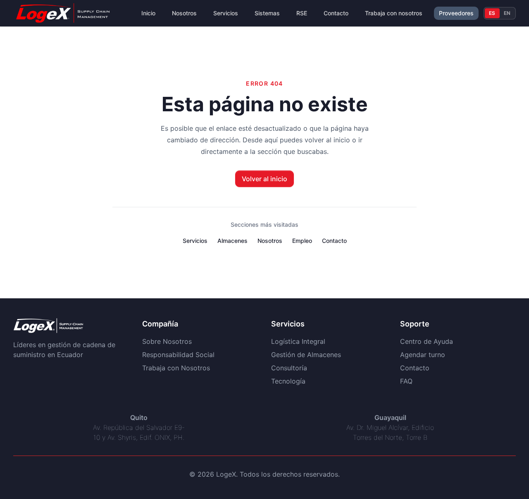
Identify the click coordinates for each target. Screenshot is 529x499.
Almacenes (232, 240)
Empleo (302, 240)
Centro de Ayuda (426, 341)
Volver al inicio (264, 179)
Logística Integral (298, 341)
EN (507, 13)
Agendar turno (422, 354)
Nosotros (184, 13)
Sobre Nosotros (167, 341)
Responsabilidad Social (178, 354)
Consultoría (289, 368)
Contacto (336, 13)
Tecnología (288, 381)
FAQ (406, 381)
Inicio (148, 13)
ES (492, 13)
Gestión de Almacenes (306, 354)
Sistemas (267, 13)
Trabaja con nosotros (393, 13)
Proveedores (456, 13)
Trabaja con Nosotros (176, 368)
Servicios (225, 13)
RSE (301, 13)
